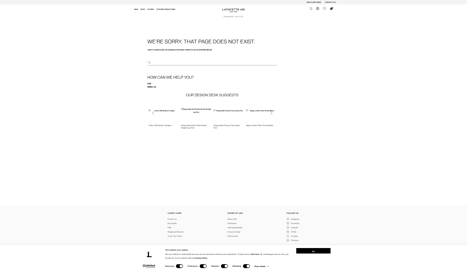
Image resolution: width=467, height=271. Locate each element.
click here (254, 254)
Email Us (151, 87)
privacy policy (201, 258)
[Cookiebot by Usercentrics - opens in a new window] (149, 266)
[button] (136, 9)
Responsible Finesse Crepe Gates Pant (227, 126)
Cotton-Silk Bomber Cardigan (160, 125)
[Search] (148, 62)
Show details (259, 266)
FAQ (149, 83)
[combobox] (212, 62)
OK (313, 251)
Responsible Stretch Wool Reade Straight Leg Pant (194, 126)
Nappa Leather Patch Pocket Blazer (259, 125)
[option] (163, 114)
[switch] (203, 266)
